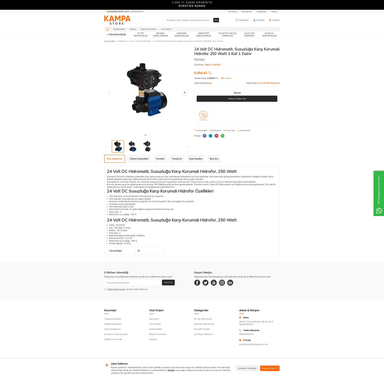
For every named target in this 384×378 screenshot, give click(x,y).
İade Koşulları (195, 158)
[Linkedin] (230, 283)
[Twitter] (205, 283)
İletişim (274, 11)
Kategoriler (262, 11)
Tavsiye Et (216, 130)
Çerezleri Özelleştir (247, 368)
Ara (216, 20)
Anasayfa (111, 41)
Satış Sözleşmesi (112, 329)
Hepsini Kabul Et (270, 368)
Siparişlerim (247, 11)
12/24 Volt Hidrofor (249, 34)
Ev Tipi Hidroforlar (141, 34)
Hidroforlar (123, 41)
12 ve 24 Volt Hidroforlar (140, 41)
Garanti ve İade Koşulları (116, 334)
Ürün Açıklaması (114, 158)
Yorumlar (160, 158)
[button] (145, 135)
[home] (107, 29)
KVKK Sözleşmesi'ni (116, 289)
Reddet (171, 370)
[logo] (117, 20)
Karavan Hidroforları (181, 34)
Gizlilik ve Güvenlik (113, 339)
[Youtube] (214, 283)
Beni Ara (214, 158)
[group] (147, 89)
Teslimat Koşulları (112, 319)
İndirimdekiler (119, 29)
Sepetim (153, 339)
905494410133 (246, 334)
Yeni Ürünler (166, 29)
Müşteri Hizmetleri (148, 29)
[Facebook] (197, 283)
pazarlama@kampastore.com (253, 344)
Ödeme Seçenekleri (139, 158)
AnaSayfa (232, 11)
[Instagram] (222, 283)
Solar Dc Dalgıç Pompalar (227, 34)
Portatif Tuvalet (202, 329)
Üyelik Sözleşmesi (113, 324)
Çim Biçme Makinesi (203, 334)
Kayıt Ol (168, 282)
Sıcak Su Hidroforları (269, 34)
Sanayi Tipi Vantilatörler (203, 34)
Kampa (199, 59)
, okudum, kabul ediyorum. (128, 289)
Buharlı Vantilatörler (160, 34)
